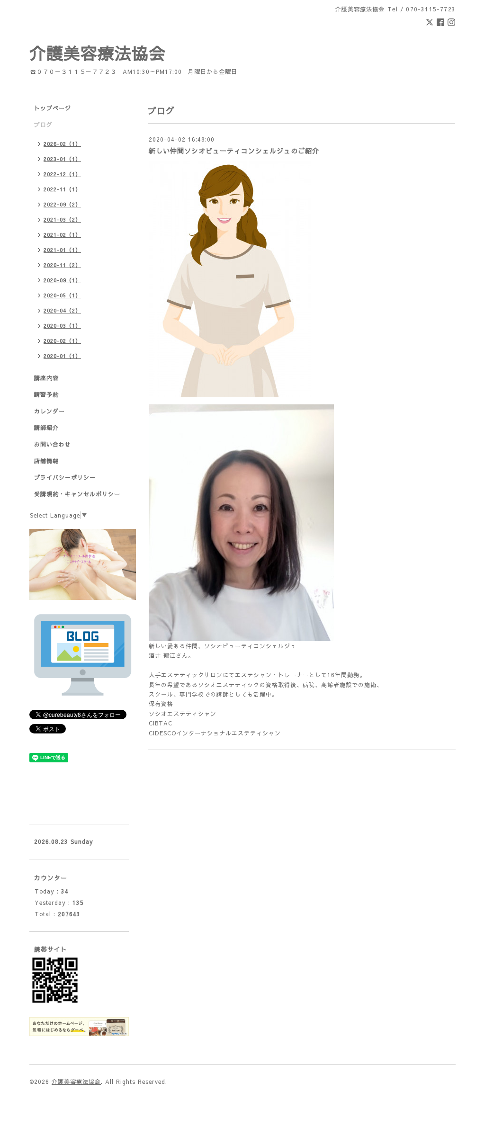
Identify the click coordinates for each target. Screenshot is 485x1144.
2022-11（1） (62, 189)
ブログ (43, 124)
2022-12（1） (62, 174)
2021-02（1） (62, 234)
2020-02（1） (62, 340)
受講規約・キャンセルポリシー (77, 494)
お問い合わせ (52, 444)
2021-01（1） (62, 249)
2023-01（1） (62, 158)
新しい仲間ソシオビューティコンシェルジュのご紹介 (234, 150)
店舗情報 (46, 461)
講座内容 (46, 378)
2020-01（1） (62, 355)
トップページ (52, 108)
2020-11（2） (62, 264)
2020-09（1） (62, 280)
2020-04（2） (62, 310)
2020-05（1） (62, 295)
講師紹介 (46, 427)
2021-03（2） (62, 219)
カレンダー (49, 411)
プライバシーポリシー (65, 477)
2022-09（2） (62, 204)
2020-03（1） (62, 325)
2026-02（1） (62, 143)
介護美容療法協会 (97, 52)
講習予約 (46, 394)
